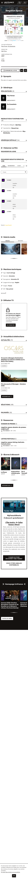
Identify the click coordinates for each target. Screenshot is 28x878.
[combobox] (14, 172)
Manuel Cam (14, 128)
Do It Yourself (24, 472)
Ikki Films (4, 51)
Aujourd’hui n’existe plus (15, 472)
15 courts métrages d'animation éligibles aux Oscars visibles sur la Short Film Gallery (13, 359)
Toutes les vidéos (7, 618)
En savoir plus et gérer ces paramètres (10, 872)
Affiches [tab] (20, 240)
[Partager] (21, 70)
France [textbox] (4, 172)
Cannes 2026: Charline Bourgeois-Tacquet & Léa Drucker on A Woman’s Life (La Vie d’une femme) (9, 605)
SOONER (9, 180)
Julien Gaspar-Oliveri (15, 523)
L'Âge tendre (10, 522)
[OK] (14, 875)
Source (3, 225)
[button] (18, 246)
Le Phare (4, 472)
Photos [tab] (8, 240)
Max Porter (4, 46)
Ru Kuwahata (11, 46)
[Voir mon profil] (25, 2)
